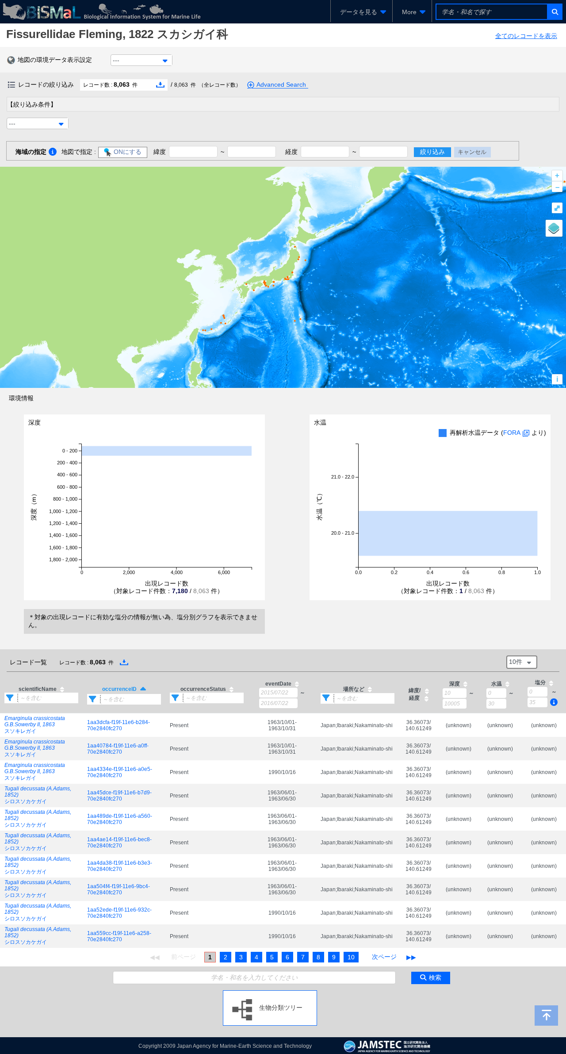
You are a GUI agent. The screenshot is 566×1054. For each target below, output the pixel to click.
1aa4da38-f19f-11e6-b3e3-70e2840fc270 (119, 866)
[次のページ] (384, 957)
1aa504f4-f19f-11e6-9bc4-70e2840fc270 (118, 889)
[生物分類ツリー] (270, 993)
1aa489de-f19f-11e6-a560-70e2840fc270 (119, 819)
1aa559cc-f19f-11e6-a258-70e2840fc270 (119, 936)
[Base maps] (554, 228)
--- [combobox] (116, 60)
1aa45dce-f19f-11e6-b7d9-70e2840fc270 (119, 796)
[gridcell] (41, 725)
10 (351, 957)
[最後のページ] (411, 957)
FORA (511, 432)
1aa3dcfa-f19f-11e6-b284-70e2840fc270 (118, 725)
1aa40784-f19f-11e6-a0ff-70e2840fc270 (118, 749)
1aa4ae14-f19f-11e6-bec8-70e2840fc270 (119, 842)
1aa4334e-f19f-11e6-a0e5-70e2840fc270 (119, 772)
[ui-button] (554, 11)
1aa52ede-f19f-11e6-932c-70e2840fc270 (119, 913)
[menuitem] (361, 12)
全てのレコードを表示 (526, 35)
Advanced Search (281, 84)
